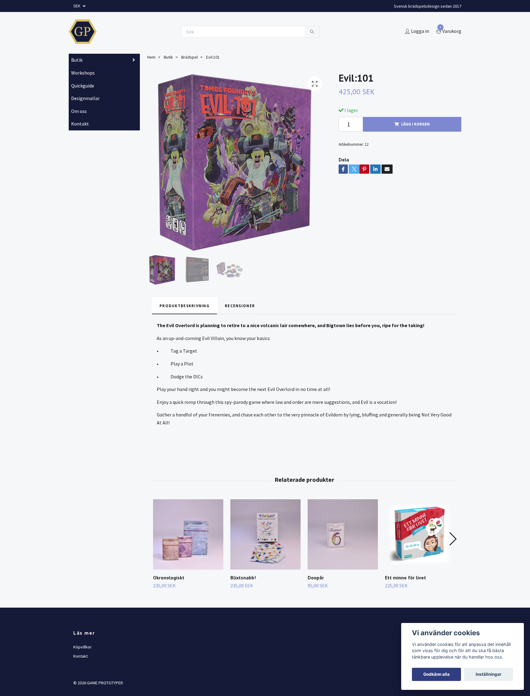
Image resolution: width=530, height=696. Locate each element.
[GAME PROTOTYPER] (83, 31)
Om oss (79, 111)
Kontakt (80, 124)
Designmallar (85, 98)
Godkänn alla (436, 674)
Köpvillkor (82, 647)
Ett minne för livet (405, 577)
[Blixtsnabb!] (265, 534)
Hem (151, 57)
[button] (452, 539)
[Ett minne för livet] (420, 534)
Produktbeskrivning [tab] (184, 305)
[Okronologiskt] (188, 534)
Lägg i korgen (415, 124)
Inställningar (488, 674)
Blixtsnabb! (243, 577)
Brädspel (189, 57)
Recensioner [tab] (240, 305)
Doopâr (316, 577)
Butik (77, 60)
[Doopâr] (343, 534)
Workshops (83, 73)
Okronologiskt (168, 577)
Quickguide (82, 86)
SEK (77, 6)
